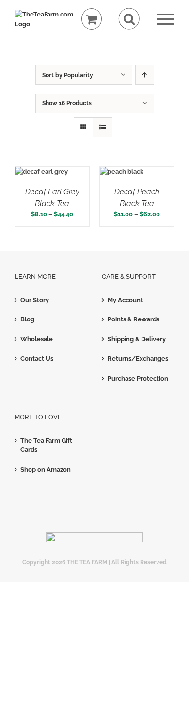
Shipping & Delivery (137, 339)
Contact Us (36, 358)
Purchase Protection (138, 378)
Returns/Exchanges (138, 358)
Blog (27, 319)
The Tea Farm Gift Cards (46, 445)
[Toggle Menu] (165, 19)
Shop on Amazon (45, 469)
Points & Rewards (133, 319)
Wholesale (36, 339)
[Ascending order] (144, 75)
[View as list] (102, 127)
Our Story (34, 299)
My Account (125, 299)
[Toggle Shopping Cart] (91, 19)
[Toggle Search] (129, 19)
